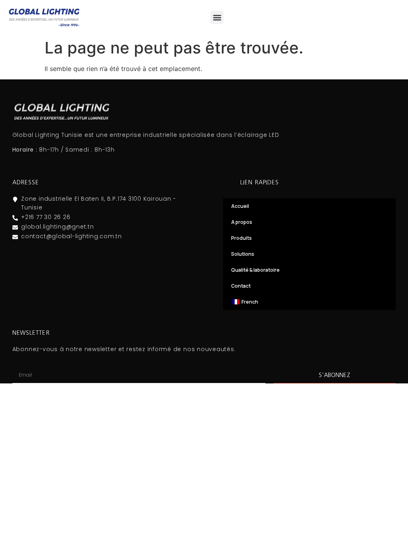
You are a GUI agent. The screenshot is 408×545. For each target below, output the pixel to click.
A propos (241, 222)
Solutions (242, 254)
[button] (217, 17)
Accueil (240, 206)
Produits (241, 238)
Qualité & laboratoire (255, 270)
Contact (241, 285)
